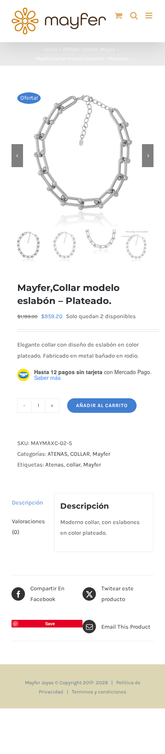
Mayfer (101, 453)
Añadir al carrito (102, 405)
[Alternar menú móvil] (149, 15)
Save (50, 623)
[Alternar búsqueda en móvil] (134, 15)
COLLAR (80, 453)
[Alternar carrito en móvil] (118, 15)
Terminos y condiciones (99, 692)
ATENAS (58, 453)
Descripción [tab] (27, 502)
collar (73, 464)
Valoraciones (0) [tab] (28, 527)
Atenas (54, 464)
